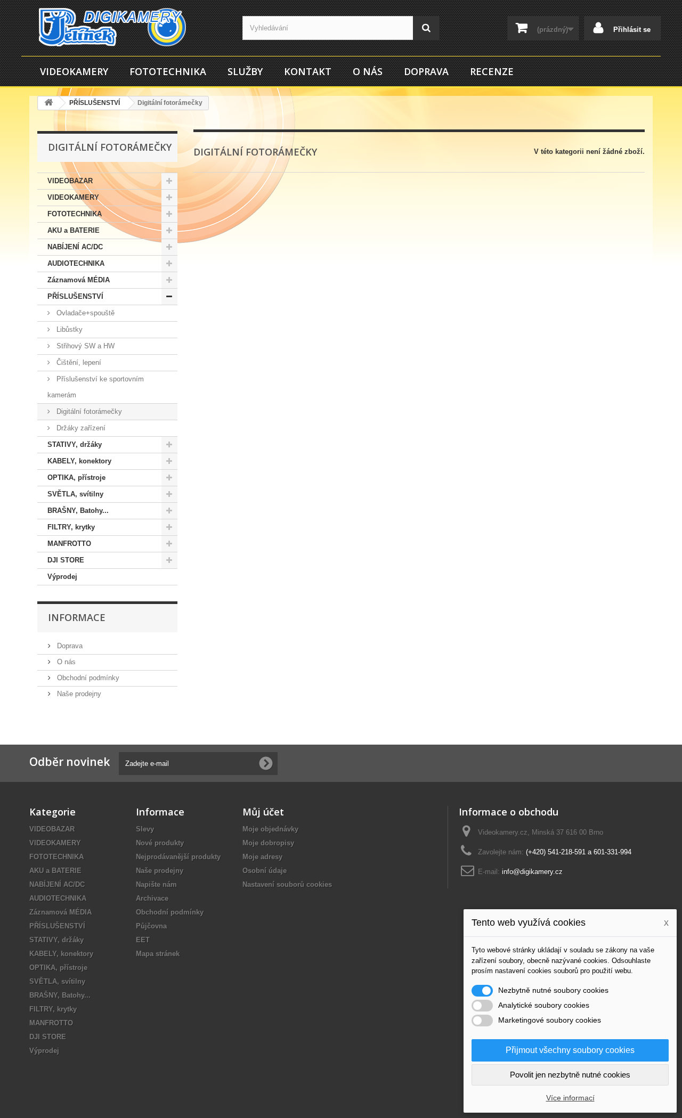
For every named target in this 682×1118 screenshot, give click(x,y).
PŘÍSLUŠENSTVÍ (75, 296)
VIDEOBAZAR (70, 181)
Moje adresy (262, 857)
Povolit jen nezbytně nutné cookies (570, 1074)
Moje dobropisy (268, 843)
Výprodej (62, 577)
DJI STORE (65, 560)
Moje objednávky (270, 829)
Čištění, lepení (77, 362)
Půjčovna (151, 926)
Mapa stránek (158, 954)
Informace (76, 617)
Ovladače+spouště (84, 313)
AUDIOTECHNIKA (75, 263)
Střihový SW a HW (84, 346)
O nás (368, 71)
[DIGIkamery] (127, 27)
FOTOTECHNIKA (167, 71)
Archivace (152, 898)
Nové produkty (160, 843)
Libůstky (68, 329)
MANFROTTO (69, 544)
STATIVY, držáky (74, 444)
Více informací (570, 1097)
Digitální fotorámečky (88, 411)
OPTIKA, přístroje (76, 478)
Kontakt (307, 71)
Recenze (492, 71)
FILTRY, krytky (71, 527)
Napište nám (156, 884)
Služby (245, 71)
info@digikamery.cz (532, 872)
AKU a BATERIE (73, 230)
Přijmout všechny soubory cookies (570, 1050)
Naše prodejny (78, 694)
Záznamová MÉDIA (78, 280)
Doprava (426, 71)
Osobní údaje (264, 871)
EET (143, 940)
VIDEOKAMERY (74, 71)
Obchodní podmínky (87, 678)
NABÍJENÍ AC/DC (75, 247)
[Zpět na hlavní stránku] (48, 103)
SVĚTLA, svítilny (75, 494)
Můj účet (263, 811)
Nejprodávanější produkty (178, 857)
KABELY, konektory (79, 461)
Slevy (145, 829)
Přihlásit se (631, 30)
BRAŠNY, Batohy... (78, 511)
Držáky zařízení (79, 428)
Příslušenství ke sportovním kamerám (95, 387)
